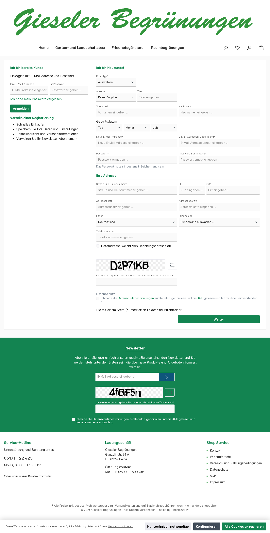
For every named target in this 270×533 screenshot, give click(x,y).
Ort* (208, 184)
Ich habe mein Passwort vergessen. (36, 99)
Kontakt (216, 450)
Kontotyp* (102, 76)
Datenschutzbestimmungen (136, 298)
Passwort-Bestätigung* (192, 153)
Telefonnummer (105, 231)
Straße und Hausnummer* (111, 184)
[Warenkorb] (261, 48)
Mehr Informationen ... (120, 526)
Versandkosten (125, 505)
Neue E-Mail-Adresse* (109, 136)
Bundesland (186, 215)
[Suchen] (225, 48)
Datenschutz (219, 469)
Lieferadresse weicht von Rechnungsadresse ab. (136, 246)
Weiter (219, 319)
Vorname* (102, 106)
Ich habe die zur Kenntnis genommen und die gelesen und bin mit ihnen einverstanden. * (179, 300)
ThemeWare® (180, 509)
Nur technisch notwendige (168, 526)
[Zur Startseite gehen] (133, 22)
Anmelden (21, 108)
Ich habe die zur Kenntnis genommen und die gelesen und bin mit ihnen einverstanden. (135, 420)
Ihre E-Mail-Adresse (22, 84)
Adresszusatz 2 (188, 200)
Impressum (217, 482)
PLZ (181, 184)
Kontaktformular (39, 476)
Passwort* (102, 153)
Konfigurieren (206, 526)
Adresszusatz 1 (105, 200)
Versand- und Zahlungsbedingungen (236, 463)
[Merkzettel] (237, 48)
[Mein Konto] (249, 48)
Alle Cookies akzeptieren (244, 526)
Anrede (100, 91)
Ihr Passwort (57, 84)
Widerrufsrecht (220, 457)
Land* (99, 215)
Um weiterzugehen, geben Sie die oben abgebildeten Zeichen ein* (135, 275)
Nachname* (186, 106)
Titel (139, 91)
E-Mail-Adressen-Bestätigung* (197, 136)
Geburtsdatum (106, 121)
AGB (200, 298)
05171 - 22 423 (18, 458)
